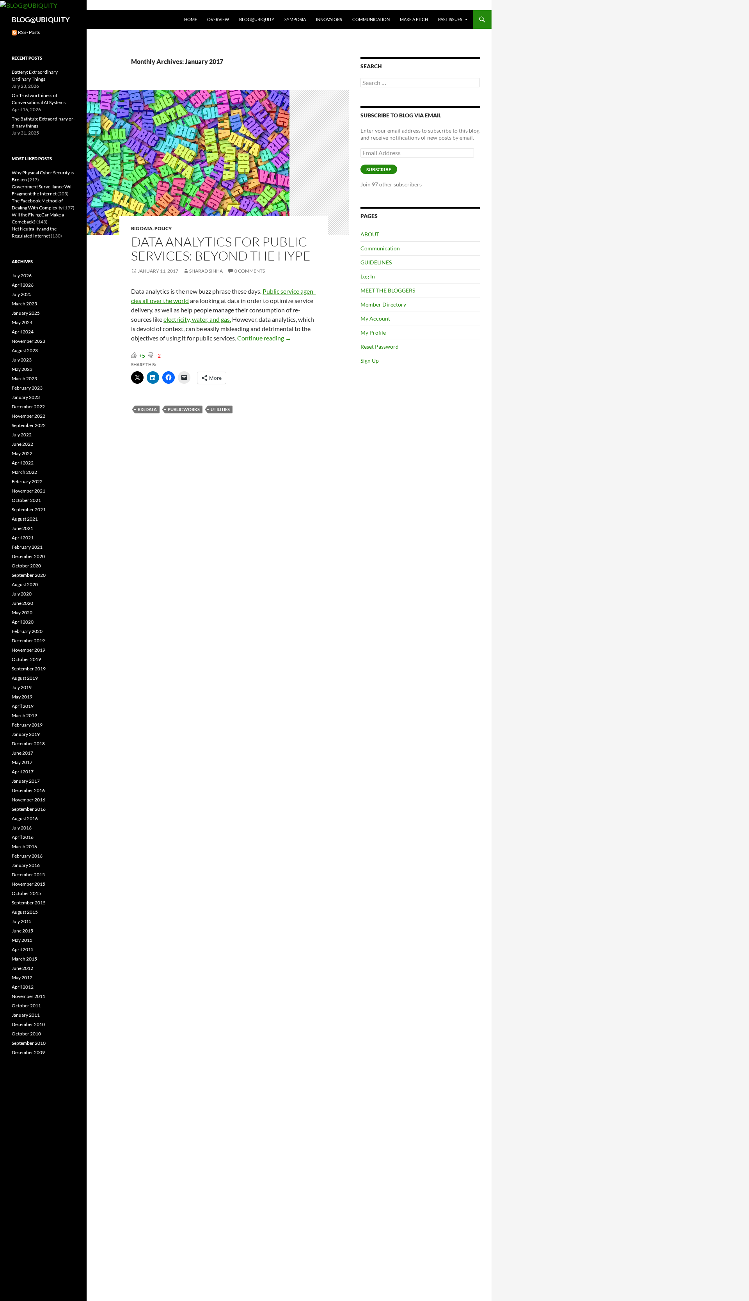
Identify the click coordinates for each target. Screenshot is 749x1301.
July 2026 (22, 275)
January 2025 (26, 313)
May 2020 (22, 612)
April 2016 (23, 837)
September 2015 (29, 903)
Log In (367, 276)
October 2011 (26, 1006)
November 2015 (28, 884)
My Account (375, 318)
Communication (371, 19)
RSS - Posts (28, 32)
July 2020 (22, 594)
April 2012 (23, 987)
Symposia (295, 19)
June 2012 (22, 968)
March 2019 (24, 715)
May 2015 (22, 940)
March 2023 (24, 378)
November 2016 (28, 800)
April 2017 (23, 772)
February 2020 (27, 631)
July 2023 (22, 360)
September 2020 (29, 575)
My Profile (373, 332)
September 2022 (29, 425)
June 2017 (22, 753)
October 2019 (26, 659)
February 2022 (27, 481)
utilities (220, 409)
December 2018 (28, 743)
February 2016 (27, 856)
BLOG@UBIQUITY (41, 19)
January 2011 (26, 1015)
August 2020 (25, 584)
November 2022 (28, 416)
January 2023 (26, 397)
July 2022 (22, 435)
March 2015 (24, 959)
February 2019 (27, 725)
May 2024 (22, 322)
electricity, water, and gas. (197, 319)
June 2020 (22, 603)
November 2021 (28, 491)
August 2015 (25, 912)
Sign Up (369, 360)
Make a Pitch (414, 19)
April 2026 (23, 285)
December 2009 (28, 1052)
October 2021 (26, 500)
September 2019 (29, 669)
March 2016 (24, 846)
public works (184, 409)
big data (147, 409)
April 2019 (23, 706)
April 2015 (23, 949)
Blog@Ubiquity (256, 19)
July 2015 (22, 921)
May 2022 (22, 453)
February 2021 (27, 547)
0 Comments (249, 271)
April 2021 (23, 538)
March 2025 (24, 304)
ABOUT (369, 234)
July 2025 (22, 294)
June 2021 (22, 528)
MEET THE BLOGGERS (387, 290)
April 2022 (23, 463)
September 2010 (29, 1043)
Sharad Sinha (206, 271)
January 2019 (26, 734)
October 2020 (26, 566)
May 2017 (22, 762)
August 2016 (25, 818)
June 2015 (22, 931)
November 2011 (28, 996)
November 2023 (28, 341)
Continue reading (264, 338)
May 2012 (22, 977)
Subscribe (378, 169)
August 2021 (25, 519)
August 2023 (25, 350)
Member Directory (383, 304)
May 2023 (22, 369)
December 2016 (28, 790)
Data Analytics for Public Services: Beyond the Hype (221, 249)
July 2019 (22, 687)
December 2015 (28, 874)
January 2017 (26, 781)
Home (190, 19)
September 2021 (29, 509)
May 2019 (22, 697)
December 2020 (28, 556)
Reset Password (379, 346)
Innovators (329, 19)
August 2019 (25, 678)
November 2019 (28, 650)
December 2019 (28, 640)
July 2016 (22, 828)
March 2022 (24, 472)
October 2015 (26, 893)
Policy (163, 228)
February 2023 (27, 388)
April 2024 (23, 332)
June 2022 (22, 444)
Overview (218, 19)
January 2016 (26, 865)
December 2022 (28, 406)
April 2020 (23, 622)
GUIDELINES (376, 262)
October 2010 (26, 1034)
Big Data (142, 228)
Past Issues (450, 19)
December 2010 (28, 1024)
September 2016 (29, 809)
